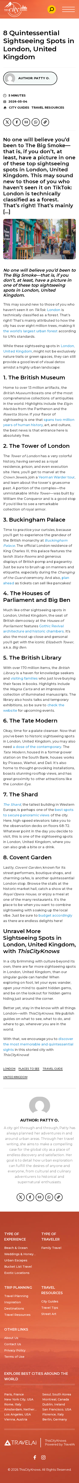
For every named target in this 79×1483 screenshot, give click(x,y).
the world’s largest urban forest (30, 331)
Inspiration (12, 1302)
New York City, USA (18, 1399)
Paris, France (14, 1394)
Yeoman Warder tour (57, 477)
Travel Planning (16, 1296)
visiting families (24, 678)
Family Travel (51, 1248)
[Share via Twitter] (7, 122)
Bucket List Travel (18, 1266)
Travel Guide (53, 1068)
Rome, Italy (12, 1404)
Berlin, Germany (54, 1419)
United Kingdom (15, 1077)
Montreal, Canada (55, 1399)
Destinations (14, 1308)
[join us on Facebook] (34, 1457)
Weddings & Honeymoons (24, 1254)
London (53, 310)
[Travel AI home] (20, 1442)
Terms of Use (14, 1357)
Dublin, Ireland (53, 1404)
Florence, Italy (53, 1414)
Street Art (48, 1314)
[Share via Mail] (26, 122)
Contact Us (12, 1344)
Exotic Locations (16, 1273)
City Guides (19, 107)
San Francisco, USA (56, 1409)
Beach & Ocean (16, 1248)
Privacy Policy (14, 1350)
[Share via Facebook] (17, 122)
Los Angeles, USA (17, 1414)
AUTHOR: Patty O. (34, 78)
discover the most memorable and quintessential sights (38, 1044)
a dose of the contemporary (37, 747)
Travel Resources (47, 107)
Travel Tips (49, 1308)
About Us (11, 1338)
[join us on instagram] (43, 1457)
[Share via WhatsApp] (36, 122)
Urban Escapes (15, 1260)
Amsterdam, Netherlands (23, 1409)
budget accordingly (55, 915)
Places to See (29, 1068)
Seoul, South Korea (56, 1394)
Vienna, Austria (15, 1419)
